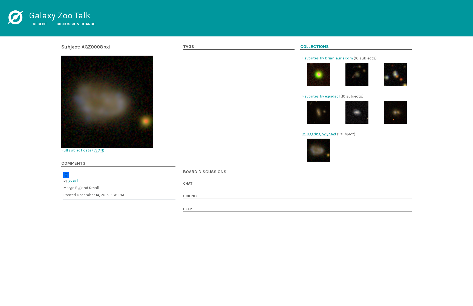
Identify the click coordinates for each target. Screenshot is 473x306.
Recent (40, 24)
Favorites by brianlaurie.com (327, 58)
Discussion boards (76, 24)
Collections (314, 46)
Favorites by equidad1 (321, 96)
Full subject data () (82, 150)
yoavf (73, 180)
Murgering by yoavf (319, 134)
